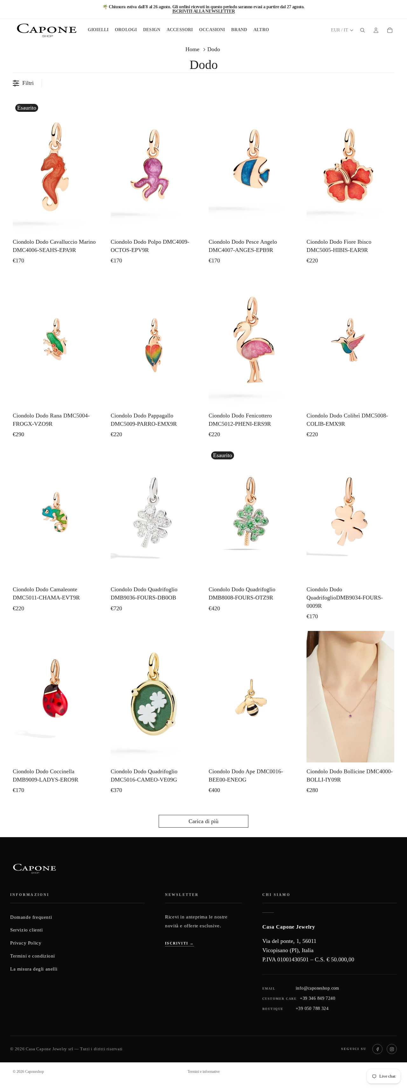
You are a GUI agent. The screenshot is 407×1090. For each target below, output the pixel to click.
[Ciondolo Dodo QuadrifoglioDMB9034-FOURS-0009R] (350, 514)
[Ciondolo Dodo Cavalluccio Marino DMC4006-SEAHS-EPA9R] (56, 167)
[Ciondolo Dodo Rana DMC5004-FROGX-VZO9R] (56, 341)
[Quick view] (94, 226)
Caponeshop (34, 1071)
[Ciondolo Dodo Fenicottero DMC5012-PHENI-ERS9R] (252, 341)
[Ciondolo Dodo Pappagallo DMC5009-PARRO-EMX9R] (154, 341)
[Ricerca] (362, 30)
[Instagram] (392, 1049)
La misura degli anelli (33, 969)
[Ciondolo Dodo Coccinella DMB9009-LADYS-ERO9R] (56, 696)
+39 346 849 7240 (317, 998)
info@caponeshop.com (317, 988)
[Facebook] (377, 1049)
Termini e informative (204, 1071)
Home (192, 49)
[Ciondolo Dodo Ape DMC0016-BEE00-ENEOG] (252, 696)
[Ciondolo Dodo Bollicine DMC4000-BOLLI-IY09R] (350, 696)
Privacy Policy (25, 942)
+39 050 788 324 (312, 1008)
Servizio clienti (26, 929)
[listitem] (261, 30)
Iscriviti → (179, 943)
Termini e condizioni (32, 955)
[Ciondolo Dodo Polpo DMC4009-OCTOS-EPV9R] (154, 167)
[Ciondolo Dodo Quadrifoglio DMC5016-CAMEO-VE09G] (154, 696)
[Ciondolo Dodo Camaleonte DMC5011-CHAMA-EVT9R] (56, 514)
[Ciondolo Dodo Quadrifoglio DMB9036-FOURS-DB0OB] (154, 514)
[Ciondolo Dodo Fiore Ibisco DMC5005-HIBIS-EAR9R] (350, 167)
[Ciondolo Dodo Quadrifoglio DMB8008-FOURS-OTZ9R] (252, 514)
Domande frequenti (31, 917)
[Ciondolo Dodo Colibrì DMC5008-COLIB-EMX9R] (350, 341)
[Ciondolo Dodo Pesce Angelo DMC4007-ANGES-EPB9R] (252, 167)
